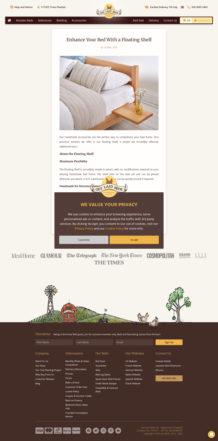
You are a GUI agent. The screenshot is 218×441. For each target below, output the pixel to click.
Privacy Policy (84, 228)
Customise (84, 239)
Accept (134, 239)
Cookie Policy (114, 228)
